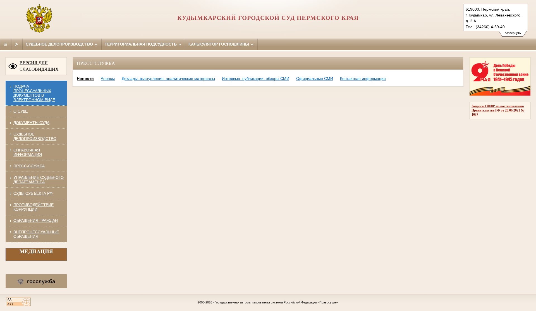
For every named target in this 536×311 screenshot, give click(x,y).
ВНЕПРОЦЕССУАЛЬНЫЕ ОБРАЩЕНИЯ (36, 234)
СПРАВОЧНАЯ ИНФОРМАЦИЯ (27, 152)
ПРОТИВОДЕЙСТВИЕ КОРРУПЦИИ (33, 207)
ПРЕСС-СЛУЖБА (29, 166)
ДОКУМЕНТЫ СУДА (31, 122)
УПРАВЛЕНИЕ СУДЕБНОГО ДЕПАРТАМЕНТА (38, 179)
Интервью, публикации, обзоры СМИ (255, 78)
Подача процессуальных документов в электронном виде (34, 93)
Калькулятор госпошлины (219, 44)
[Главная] (5, 44)
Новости (85, 78)
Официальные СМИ (314, 78)
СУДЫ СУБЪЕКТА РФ (33, 193)
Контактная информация (363, 78)
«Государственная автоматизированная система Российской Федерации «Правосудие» (275, 302)
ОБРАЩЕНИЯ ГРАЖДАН (35, 220)
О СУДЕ (20, 111)
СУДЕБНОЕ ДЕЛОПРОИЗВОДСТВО (34, 136)
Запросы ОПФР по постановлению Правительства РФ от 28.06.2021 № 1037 (498, 110)
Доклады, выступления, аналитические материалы (168, 78)
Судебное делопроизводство (60, 44)
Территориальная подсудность (141, 44)
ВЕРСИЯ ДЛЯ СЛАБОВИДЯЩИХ (39, 66)
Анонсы (108, 78)
